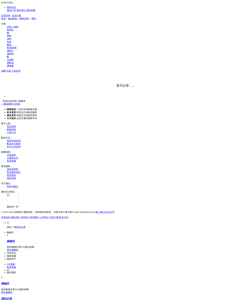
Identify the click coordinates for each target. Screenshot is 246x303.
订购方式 (11, 132)
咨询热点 (25, 217)
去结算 (16, 104)
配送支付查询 (13, 144)
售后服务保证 (13, 172)
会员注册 (16, 15)
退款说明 (11, 178)
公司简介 (44, 217)
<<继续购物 (7, 104)
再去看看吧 (12, 250)
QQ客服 (11, 264)
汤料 (9, 39)
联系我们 (34, 217)
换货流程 (11, 175)
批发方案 (54, 217)
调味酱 (10, 66)
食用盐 (10, 30)
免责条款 (5, 217)
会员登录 (5, 15)
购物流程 (11, 129)
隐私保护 (15, 217)
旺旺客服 (11, 267)
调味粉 (10, 54)
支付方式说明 (13, 147)
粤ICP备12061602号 (105, 212)
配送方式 (63, 217)
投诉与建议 (12, 186)
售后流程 (11, 126)
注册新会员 (12, 158)
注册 (23, 227)
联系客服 (11, 161)
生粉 (9, 42)
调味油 (10, 63)
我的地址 (21, 10)
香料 (33, 18)
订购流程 (11, 155)
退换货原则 (12, 169)
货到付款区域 (13, 141)
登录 (18, 227)
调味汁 (10, 51)
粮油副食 (12, 18)
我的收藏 (30, 10)
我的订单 (11, 10)
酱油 (9, 45)
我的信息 (11, 7)
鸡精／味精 (12, 27)
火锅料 (10, 60)
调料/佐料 (24, 18)
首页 (3, 18)
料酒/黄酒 (12, 48)
